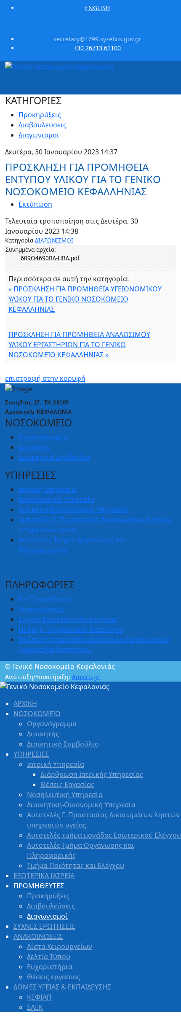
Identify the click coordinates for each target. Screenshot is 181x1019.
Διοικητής (35, 447)
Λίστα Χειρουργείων (59, 946)
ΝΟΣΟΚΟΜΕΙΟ (37, 713)
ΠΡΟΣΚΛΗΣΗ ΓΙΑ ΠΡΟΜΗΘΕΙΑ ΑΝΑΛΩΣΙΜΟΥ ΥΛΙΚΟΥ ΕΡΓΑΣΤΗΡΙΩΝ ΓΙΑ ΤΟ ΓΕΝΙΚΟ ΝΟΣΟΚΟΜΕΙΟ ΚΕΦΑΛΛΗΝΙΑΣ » (79, 344)
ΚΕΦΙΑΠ (39, 997)
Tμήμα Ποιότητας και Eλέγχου (75, 865)
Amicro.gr (86, 677)
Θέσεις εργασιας (53, 976)
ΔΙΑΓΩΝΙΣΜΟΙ (54, 240)
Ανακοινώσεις (41, 609)
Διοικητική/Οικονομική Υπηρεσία (73, 509)
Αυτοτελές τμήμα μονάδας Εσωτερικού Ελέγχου (104, 835)
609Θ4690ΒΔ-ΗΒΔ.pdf (50, 258)
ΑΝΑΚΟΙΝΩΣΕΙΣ (38, 936)
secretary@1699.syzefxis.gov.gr (97, 39)
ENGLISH (97, 8)
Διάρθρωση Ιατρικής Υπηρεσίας (91, 774)
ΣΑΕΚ (35, 1007)
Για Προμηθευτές (46, 599)
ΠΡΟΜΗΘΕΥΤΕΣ (38, 885)
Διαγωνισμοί (39, 135)
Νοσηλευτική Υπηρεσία (56, 499)
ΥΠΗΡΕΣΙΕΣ (31, 754)
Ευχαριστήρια (49, 966)
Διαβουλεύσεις (43, 124)
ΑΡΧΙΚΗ (25, 703)
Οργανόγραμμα (43, 437)
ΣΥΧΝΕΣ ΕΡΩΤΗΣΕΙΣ (44, 926)
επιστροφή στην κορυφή (45, 378)
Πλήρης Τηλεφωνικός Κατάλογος (72, 629)
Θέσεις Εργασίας (67, 784)
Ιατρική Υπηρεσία (47, 489)
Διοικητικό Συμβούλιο (54, 457)
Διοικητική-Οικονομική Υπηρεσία (81, 804)
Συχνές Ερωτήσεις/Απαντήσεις (68, 619)
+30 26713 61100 (97, 48)
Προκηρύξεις (40, 114)
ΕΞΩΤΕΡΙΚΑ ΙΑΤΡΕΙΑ (44, 875)
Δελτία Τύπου (48, 956)
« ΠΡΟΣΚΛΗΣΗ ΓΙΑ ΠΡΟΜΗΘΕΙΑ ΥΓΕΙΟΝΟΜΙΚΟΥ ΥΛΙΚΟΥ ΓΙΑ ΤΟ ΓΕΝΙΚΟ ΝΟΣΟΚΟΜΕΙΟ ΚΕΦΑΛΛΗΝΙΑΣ (85, 299)
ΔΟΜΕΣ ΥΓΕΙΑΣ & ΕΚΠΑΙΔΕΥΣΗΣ (62, 987)
